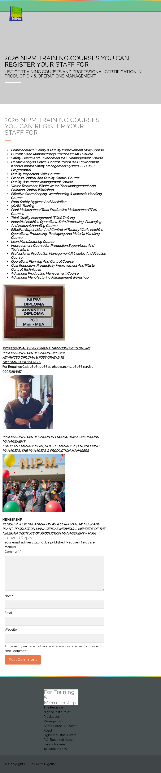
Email (9, 613)
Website (11, 629)
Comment (13, 552)
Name (10, 596)
